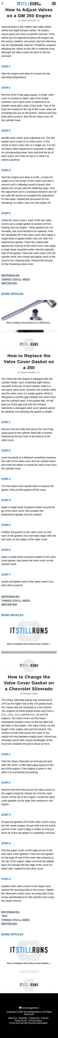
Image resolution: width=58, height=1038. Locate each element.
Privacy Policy (35, 1020)
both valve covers (36, 765)
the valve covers (28, 94)
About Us (12, 1018)
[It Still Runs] (29, 3)
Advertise (23, 1018)
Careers (45, 1018)
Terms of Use (21, 1020)
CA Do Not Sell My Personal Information (28, 1023)
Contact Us (34, 1018)
